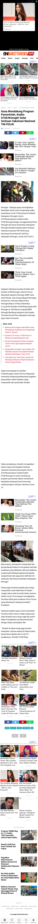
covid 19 (13, 728)
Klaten (10, 58)
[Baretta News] (19, 53)
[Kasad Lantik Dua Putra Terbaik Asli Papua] (29, 848)
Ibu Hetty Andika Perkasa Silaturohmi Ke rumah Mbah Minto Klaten (10, 876)
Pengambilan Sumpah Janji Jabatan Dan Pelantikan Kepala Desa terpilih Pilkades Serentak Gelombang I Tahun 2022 (20, 351)
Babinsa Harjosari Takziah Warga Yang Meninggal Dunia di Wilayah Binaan (9, 890)
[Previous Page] (15, 736)
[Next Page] (23, 736)
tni (32, 728)
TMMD (19, 728)
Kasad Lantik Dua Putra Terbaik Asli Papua (8, 846)
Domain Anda (5, 906)
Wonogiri (25, 58)
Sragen (17, 58)
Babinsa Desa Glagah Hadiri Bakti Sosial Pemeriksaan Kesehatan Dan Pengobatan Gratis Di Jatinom (20, 329)
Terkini (3, 58)
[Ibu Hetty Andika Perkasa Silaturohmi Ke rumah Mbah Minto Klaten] (29, 877)
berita (7, 728)
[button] (8, 132)
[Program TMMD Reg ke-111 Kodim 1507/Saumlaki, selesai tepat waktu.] (29, 835)
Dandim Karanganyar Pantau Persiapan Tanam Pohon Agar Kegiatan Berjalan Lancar (19, 343)
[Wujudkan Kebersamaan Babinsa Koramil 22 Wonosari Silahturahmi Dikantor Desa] (29, 862)
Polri (31, 58)
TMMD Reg (26, 728)
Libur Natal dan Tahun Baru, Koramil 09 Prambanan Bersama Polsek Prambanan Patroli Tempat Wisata (19, 359)
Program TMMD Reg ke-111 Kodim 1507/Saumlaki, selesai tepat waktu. (9, 834)
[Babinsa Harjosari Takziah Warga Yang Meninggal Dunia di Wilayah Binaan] (29, 891)
